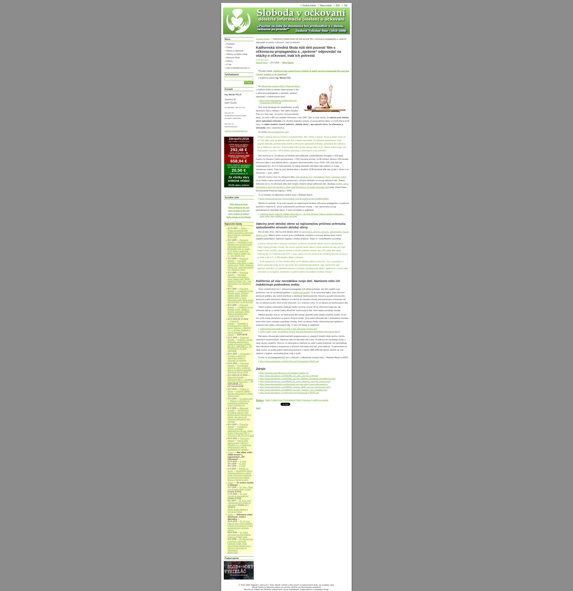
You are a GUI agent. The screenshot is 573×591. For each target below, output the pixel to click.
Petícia (229, 61)
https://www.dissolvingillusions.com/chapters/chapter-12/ (284, 373)
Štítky (259, 400)
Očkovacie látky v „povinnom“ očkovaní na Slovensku (240, 380)
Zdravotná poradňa (236, 377)
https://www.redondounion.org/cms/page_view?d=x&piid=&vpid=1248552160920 (294, 199)
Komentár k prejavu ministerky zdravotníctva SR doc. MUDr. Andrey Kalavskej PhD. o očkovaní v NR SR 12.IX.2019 (241, 431)
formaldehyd (289, 400)
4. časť (242, 464)
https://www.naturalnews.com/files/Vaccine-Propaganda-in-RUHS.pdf (278, 101)
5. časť (243, 461)
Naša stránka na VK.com (238, 208)
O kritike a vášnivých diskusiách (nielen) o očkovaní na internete (237, 358)
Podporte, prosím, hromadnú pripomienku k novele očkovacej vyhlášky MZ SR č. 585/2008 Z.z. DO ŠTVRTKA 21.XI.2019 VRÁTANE (240, 345)
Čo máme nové (246, 399)
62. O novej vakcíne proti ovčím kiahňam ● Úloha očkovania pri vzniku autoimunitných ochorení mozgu (240, 525)
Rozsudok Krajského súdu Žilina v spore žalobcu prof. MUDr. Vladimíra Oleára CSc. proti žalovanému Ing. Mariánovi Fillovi (241, 265)
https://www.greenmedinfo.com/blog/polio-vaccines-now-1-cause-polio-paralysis (294, 384)
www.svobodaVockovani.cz (238, 68)
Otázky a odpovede (234, 51)
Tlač (346, 5)
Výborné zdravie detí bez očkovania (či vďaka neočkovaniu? (240, 393)
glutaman (307, 400)
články (268, 400)
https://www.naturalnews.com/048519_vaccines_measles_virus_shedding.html (293, 390)
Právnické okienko (233, 322)
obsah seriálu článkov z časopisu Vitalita (238, 510)
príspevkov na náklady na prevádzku (239, 166)
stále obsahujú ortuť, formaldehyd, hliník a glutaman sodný (320, 177)
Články (229, 47)
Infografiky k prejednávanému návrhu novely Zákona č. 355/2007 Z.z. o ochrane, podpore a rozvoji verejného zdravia (239, 329)
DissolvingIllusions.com (278, 132)
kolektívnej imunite (301, 292)
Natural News (261, 63)
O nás (229, 64)
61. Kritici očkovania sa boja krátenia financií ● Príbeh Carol (239, 534)
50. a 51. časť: (239, 502)
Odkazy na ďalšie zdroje (236, 54)
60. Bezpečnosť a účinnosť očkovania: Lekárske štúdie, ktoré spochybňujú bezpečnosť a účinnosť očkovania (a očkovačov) (240, 545)
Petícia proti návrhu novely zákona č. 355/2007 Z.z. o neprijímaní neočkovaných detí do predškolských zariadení (239, 445)
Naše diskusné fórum (239, 204)
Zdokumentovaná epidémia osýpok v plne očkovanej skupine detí (288, 329)
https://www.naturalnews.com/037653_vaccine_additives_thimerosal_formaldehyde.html (297, 379)
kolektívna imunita (320, 400)
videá (274, 400)
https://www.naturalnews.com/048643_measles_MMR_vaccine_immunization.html (295, 387)
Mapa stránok (326, 5)
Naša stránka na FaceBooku (239, 217)
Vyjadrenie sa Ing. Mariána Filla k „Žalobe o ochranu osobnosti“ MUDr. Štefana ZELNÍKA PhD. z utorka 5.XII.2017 (240, 311)
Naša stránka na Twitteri (238, 214)
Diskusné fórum (233, 57)
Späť (258, 408)
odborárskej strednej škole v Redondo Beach (280, 86)
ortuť (281, 400)
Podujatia (230, 44)
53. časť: (240, 488)
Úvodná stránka (262, 39)
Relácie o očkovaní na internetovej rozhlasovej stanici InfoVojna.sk (238, 403)
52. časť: (238, 495)
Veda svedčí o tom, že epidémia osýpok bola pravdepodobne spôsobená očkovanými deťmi (300, 332)
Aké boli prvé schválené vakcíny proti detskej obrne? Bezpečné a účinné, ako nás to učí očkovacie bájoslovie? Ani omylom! (239, 416)
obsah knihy (233, 553)
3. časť (242, 466)
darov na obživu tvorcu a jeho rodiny (239, 145)
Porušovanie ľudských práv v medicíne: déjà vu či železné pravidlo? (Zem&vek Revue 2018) (240, 368)
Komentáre (244, 354)
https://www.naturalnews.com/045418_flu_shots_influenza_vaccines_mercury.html (295, 381)
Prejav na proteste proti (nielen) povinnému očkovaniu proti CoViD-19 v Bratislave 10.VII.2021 (240, 233)
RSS (338, 5)
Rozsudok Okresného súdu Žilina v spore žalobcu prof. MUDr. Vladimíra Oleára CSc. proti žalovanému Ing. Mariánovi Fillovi (239, 280)
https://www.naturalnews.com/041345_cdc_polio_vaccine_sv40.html (289, 376)
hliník (299, 400)
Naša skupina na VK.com (238, 211)
